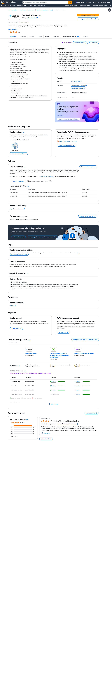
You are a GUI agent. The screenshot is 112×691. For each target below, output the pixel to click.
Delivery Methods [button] (21, 5)
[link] (61, 10)
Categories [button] (11, 5)
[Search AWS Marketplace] (70, 2)
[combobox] (45, 2)
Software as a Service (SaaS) (79, 92)
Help (110, 5)
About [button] (2, 5)
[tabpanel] (53, 191)
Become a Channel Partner (70, 5)
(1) (19, 32)
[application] (62, 381)
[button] (40, 15)
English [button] (88, 2)
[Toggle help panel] (109, 10)
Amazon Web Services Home (99, 5)
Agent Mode (80, 2)
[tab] (17, 181)
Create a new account (105, 2)
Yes (72, 97)
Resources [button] (40, 5)
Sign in (95, 2)
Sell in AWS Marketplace (84, 5)
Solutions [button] (32, 5)
